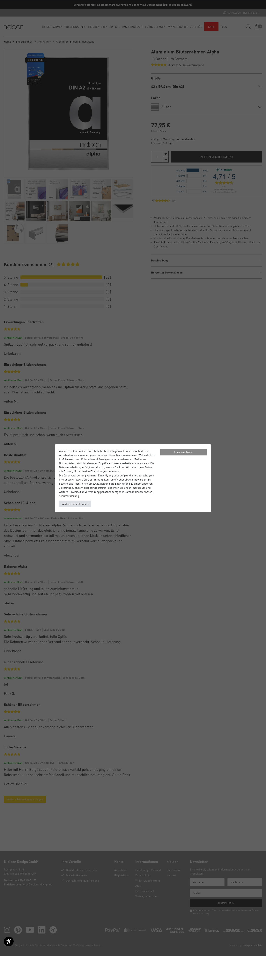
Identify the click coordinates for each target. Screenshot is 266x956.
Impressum (138, 487)
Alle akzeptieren (183, 452)
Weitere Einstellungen (75, 504)
